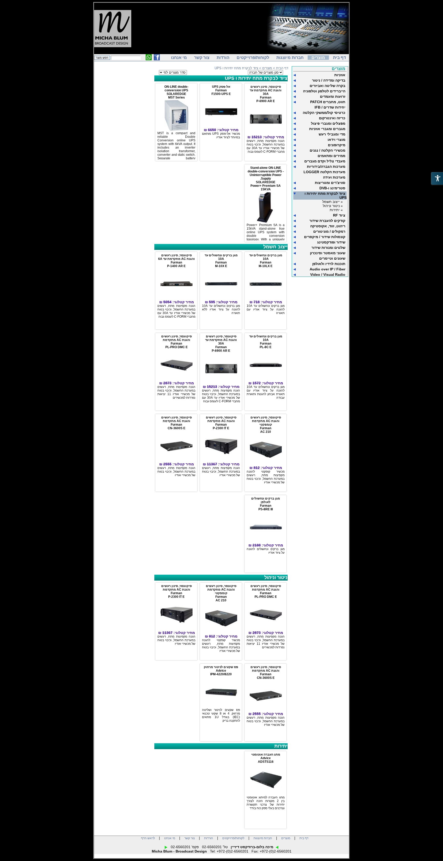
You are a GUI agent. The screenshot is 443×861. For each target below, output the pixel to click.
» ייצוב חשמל (332, 202)
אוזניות (339, 75)
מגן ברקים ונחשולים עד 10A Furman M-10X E (221, 260)
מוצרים (318, 57)
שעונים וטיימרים (332, 258)
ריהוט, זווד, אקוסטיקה (327, 226)
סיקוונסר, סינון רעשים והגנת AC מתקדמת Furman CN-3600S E (176, 423)
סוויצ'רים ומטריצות (330, 183)
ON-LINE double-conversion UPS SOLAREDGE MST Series (176, 92)
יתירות (280, 746)
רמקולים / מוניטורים (329, 231)
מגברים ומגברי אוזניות (327, 129)
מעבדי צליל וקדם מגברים (324, 161)
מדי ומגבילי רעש (332, 134)
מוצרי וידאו (336, 140)
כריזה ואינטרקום (332, 118)
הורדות (223, 57)
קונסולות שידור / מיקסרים (324, 237)
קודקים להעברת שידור (327, 221)
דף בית (339, 57)
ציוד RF (339, 215)
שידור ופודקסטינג (331, 242)
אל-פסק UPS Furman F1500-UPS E (221, 90)
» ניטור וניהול (333, 206)
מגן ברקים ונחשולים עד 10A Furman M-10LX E (265, 260)
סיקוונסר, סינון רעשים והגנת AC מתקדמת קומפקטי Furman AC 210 (265, 425)
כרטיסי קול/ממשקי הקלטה (324, 113)
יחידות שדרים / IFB (330, 107)
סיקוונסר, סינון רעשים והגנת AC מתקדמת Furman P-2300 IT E (221, 423)
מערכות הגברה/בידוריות (326, 166)
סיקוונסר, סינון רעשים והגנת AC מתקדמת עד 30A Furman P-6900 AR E (265, 94)
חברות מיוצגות (290, 57)
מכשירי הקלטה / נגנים (327, 150)
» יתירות (336, 210)
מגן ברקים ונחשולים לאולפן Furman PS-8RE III (265, 504)
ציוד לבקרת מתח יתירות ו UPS (256, 78)
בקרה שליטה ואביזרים (327, 86)
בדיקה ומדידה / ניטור (328, 80)
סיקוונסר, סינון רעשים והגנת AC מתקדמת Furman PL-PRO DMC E (176, 342)
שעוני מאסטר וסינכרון (327, 253)
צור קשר (201, 57)
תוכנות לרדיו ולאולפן (328, 264)
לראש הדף (148, 838)
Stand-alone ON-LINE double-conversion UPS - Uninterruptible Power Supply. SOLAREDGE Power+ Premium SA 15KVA (266, 178)
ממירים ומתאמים (331, 156)
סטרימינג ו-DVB (332, 188)
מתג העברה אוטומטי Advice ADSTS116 (265, 758)
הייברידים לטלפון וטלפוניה (324, 91)
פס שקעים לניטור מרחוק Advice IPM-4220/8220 (221, 670)
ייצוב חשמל (275, 246)
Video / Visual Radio (327, 274)
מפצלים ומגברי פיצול (328, 123)
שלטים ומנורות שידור (328, 248)
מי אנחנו (179, 57)
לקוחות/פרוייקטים (253, 57)
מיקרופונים (336, 145)
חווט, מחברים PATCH (327, 102)
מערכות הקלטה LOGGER (324, 172)
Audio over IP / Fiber (327, 269)
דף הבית (282, 68)
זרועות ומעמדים (332, 96)
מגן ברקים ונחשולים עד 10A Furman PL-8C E (265, 342)
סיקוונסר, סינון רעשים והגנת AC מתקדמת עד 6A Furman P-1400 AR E (176, 260)
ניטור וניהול (275, 577)
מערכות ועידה (334, 177)
